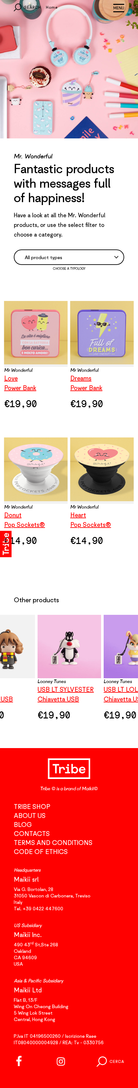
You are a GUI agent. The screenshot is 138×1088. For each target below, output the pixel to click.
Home (52, 7)
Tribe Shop (32, 806)
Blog (23, 825)
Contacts (32, 834)
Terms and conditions (53, 843)
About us (30, 815)
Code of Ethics (41, 852)
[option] (69, 671)
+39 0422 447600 (43, 908)
